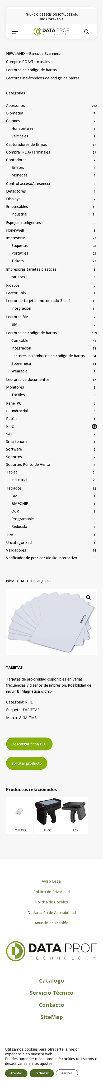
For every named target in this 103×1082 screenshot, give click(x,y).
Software (14, 449)
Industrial (19, 214)
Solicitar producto (26, 763)
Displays (13, 198)
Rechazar (42, 1073)
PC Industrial (17, 410)
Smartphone (16, 441)
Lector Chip (16, 292)
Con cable (19, 340)
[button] (15, 31)
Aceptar (16, 1073)
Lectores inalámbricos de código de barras (42, 77)
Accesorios (15, 105)
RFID (10, 426)
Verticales (19, 135)
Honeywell (15, 230)
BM (14, 324)
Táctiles (18, 394)
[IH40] (47, 811)
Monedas (19, 175)
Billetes (17, 167)
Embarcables (17, 206)
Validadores (16, 550)
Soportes (14, 456)
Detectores (16, 191)
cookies (31, 1049)
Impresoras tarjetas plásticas (31, 269)
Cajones (13, 120)
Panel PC (13, 403)
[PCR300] (19, 811)
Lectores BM (17, 316)
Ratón (11, 418)
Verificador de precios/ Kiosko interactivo (41, 557)
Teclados (14, 488)
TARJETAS (31, 709)
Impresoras (16, 237)
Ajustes (67, 1073)
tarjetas (18, 276)
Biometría (14, 113)
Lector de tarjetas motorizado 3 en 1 (38, 300)
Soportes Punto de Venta (28, 464)
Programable (22, 518)
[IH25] (74, 811)
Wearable (19, 371)
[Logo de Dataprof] (51, 960)
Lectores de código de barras (31, 69)
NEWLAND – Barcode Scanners (33, 53)
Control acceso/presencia (28, 183)
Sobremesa (21, 363)
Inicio (10, 580)
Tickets (17, 260)
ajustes (46, 1063)
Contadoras (16, 159)
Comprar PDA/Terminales (28, 61)
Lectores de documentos (28, 379)
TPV (9, 534)
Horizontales (22, 128)
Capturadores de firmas (26, 144)
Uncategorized (19, 542)
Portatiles (19, 253)
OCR (15, 511)
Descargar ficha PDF (29, 743)
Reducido (19, 526)
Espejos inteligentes (23, 222)
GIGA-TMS (28, 717)
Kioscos (13, 285)
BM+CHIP (19, 503)
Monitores (15, 387)
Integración (21, 308)
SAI (9, 433)
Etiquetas (19, 245)
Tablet (11, 472)
